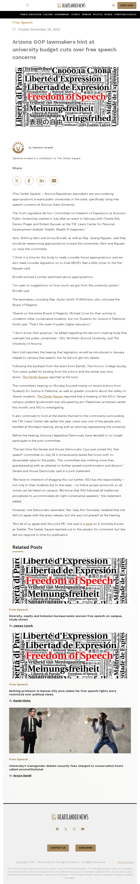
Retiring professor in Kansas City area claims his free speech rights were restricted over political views (62, 692)
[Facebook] (57, 829)
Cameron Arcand (42, 147)
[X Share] (17, 182)
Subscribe (127, 5)
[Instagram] (74, 829)
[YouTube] (83, 829)
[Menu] (28, 5)
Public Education (30, 14)
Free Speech (22, 22)
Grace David (22, 775)
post (89, 524)
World (108, 14)
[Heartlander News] (71, 5)
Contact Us (58, 848)
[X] (66, 829)
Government (62, 14)
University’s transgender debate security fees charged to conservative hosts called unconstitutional (66, 767)
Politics (98, 14)
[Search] (113, 5)
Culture (48, 14)
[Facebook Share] (29, 182)
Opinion (86, 14)
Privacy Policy (126, 862)
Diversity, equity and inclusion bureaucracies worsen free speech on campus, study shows (65, 617)
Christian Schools (125, 14)
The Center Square (35, 377)
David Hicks (22, 700)
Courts (75, 14)
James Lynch (23, 625)
